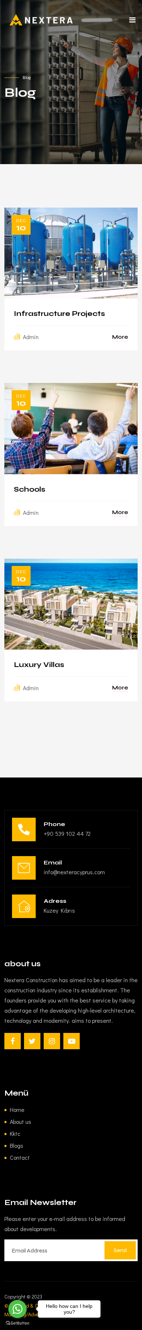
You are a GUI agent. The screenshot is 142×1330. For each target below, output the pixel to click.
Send (120, 1250)
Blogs (16, 1145)
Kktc (15, 1133)
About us (20, 1121)
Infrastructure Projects (59, 313)
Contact (20, 1157)
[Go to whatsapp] (17, 1309)
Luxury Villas (39, 664)
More (120, 336)
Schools (29, 489)
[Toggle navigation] (132, 22)
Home (17, 1109)
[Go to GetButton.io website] (17, 1323)
